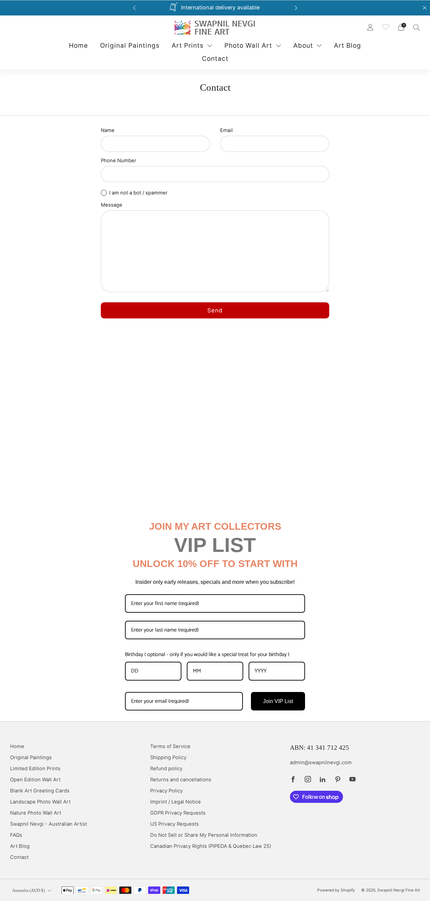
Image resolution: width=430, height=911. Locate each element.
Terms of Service (170, 746)
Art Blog (347, 45)
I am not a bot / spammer (138, 193)
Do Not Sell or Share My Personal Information (203, 835)
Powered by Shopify (336, 890)
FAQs (16, 835)
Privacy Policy (166, 791)
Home (78, 45)
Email (226, 130)
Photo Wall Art (248, 45)
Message (111, 205)
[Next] (296, 7)
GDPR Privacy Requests (178, 813)
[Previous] (134, 7)
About (303, 45)
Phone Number (118, 161)
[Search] (416, 27)
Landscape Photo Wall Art (40, 802)
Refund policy (166, 769)
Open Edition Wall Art (35, 780)
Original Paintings (130, 45)
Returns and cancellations (180, 780)
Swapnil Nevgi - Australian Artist (48, 824)
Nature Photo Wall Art (35, 813)
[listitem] (215, 7)
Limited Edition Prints (35, 769)
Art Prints (188, 45)
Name (108, 130)
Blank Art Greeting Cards (40, 791)
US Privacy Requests (174, 824)
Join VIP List (278, 701)
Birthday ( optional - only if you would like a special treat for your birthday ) (207, 654)
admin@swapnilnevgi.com (321, 763)
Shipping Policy (168, 757)
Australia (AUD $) (28, 890)
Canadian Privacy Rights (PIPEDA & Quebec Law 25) (210, 846)
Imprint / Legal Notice (175, 802)
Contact (215, 58)
